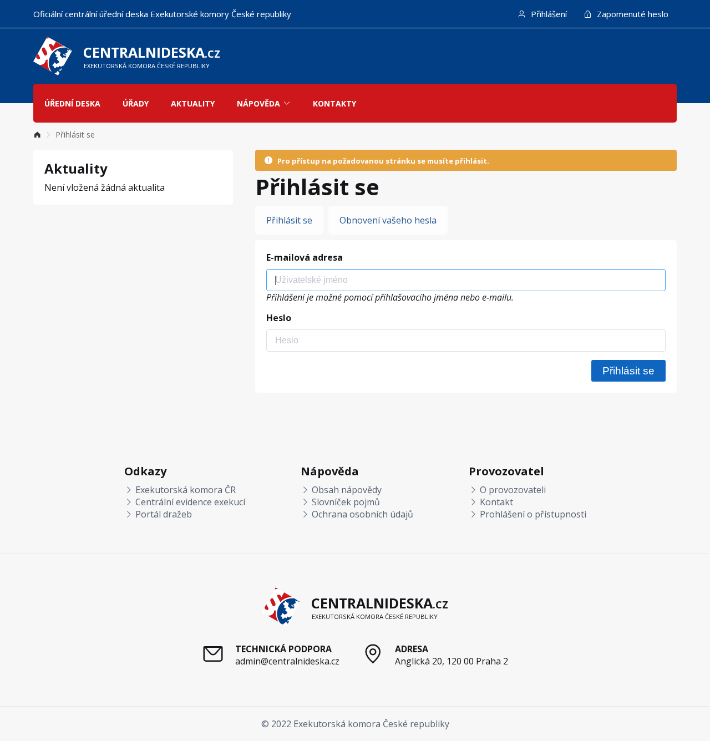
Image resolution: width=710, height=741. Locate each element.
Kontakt (495, 502)
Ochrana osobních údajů (361, 514)
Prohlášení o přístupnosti (532, 514)
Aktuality (193, 103)
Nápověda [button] (258, 103)
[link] (37, 134)
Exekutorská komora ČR (184, 490)
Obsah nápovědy (346, 490)
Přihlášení (548, 13)
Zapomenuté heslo (631, 13)
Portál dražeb (162, 514)
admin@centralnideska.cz (287, 661)
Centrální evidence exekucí (189, 502)
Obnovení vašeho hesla (388, 220)
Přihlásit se (289, 220)
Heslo (278, 318)
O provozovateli (512, 490)
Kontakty (334, 103)
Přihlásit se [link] (75, 134)
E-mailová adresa (304, 257)
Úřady (136, 103)
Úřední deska (72, 103)
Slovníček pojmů (345, 502)
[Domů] (37, 134)
